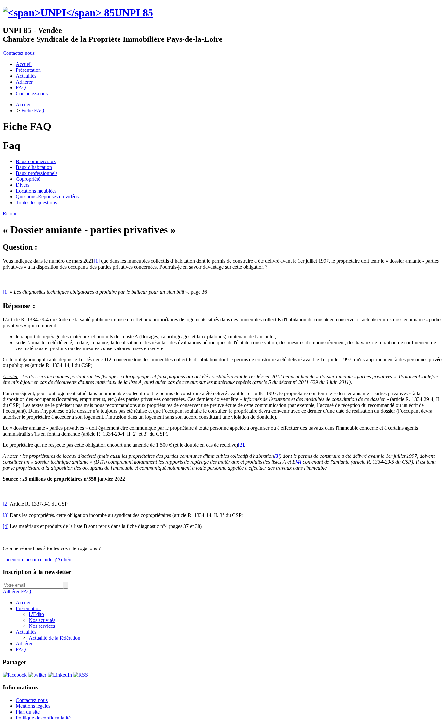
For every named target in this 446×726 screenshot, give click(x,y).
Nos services (42, 626)
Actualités (26, 632)
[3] (5, 515)
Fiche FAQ (32, 110)
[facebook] (15, 675)
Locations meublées (36, 190)
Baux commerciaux (36, 161)
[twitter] (37, 675)
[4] (5, 526)
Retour (10, 213)
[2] (241, 445)
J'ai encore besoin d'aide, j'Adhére (37, 559)
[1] (97, 261)
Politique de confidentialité (43, 717)
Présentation (28, 608)
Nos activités (42, 620)
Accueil (24, 104)
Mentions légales (33, 706)
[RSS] (80, 675)
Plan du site (28, 712)
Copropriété (28, 179)
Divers (22, 185)
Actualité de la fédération (54, 638)
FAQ (26, 591)
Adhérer (11, 591)
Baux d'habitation (34, 167)
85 (134, 13)
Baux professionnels (36, 173)
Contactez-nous (19, 53)
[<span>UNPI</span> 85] (59, 13)
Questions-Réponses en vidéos (47, 196)
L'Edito (36, 614)
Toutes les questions (36, 202)
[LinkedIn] (60, 675)
